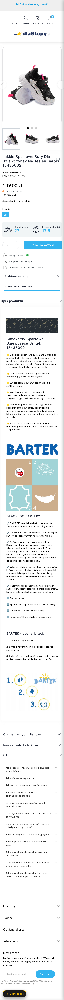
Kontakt (32, 3)
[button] (26, 19)
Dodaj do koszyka (43, 245)
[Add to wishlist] (58, 159)
